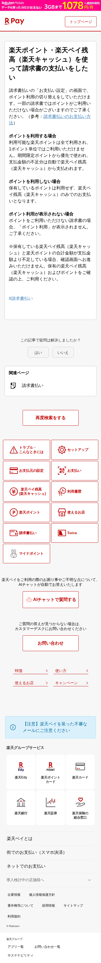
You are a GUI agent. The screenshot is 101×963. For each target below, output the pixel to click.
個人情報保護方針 (42, 895)
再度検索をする (51, 417)
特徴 (18, 671)
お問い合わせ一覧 (47, 947)
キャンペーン (66, 683)
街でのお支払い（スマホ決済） (37, 852)
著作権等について (20, 905)
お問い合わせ (51, 643)
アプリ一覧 (16, 947)
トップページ (80, 22)
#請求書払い (21, 298)
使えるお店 (24, 683)
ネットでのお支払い (26, 866)
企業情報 (14, 895)
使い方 (61, 671)
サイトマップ (73, 905)
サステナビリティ (20, 955)
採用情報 (48, 905)
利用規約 (14, 916)
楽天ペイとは (20, 838)
